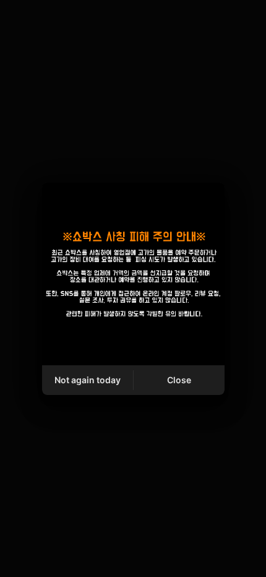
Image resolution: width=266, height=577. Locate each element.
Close (179, 380)
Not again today (87, 380)
